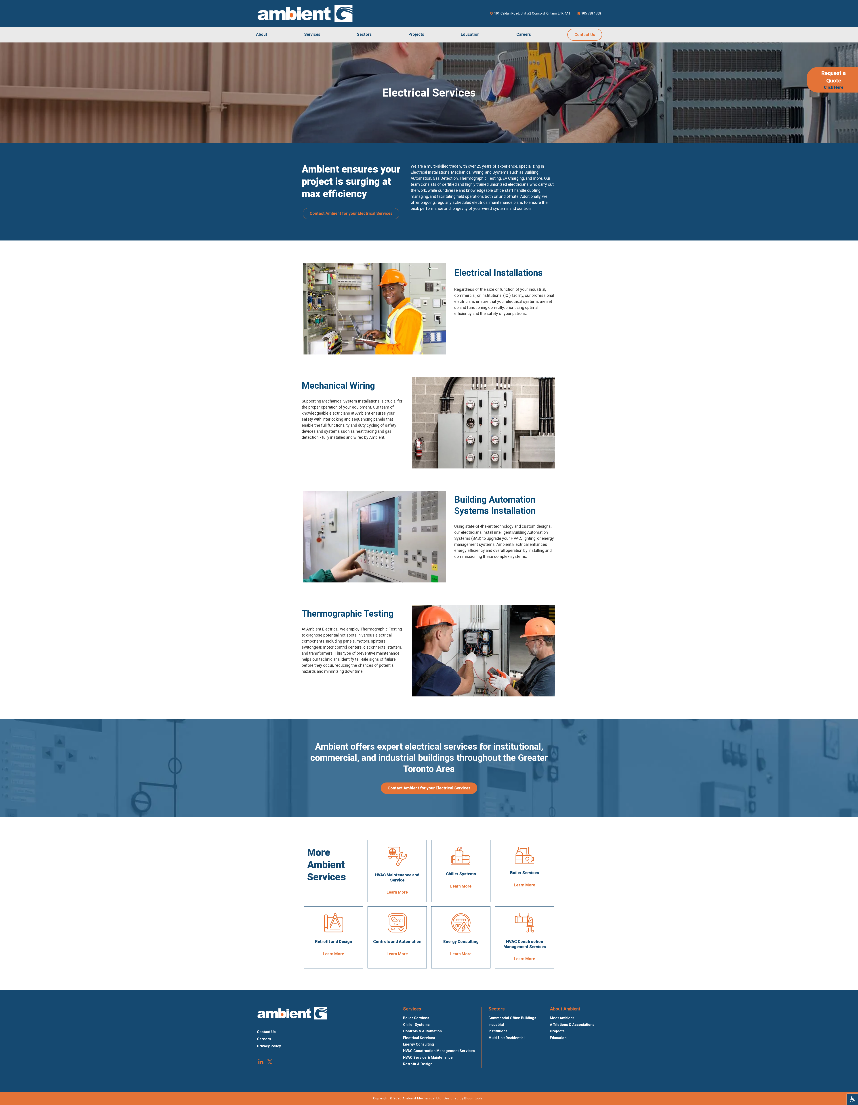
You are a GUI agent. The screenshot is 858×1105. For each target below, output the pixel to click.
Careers (523, 34)
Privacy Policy (269, 1046)
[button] (351, 213)
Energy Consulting (418, 1044)
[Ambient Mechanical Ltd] (305, 13)
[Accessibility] (852, 1099)
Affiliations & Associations (572, 1025)
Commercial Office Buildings (512, 1018)
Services (312, 34)
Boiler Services (416, 1018)
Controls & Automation (422, 1031)
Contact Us (584, 34)
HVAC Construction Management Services (439, 1051)
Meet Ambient (562, 1018)
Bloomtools (473, 1098)
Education (470, 34)
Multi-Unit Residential (506, 1038)
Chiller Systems (416, 1025)
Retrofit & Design (417, 1064)
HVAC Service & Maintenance (428, 1057)
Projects (416, 34)
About (261, 34)
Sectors (364, 34)
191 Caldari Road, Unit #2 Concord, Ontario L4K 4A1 (532, 13)
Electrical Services (419, 1038)
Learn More (397, 892)
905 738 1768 (591, 13)
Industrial (496, 1025)
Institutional (498, 1031)
